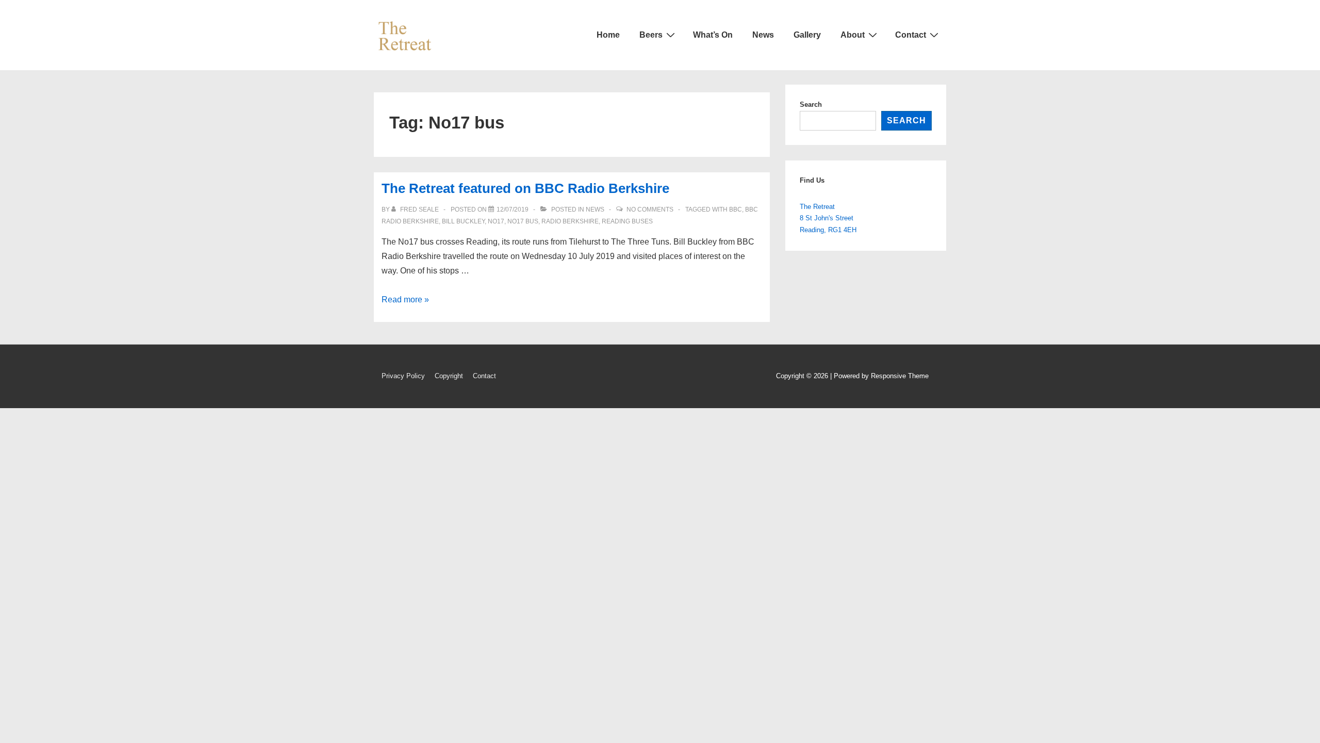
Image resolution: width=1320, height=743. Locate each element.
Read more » (405, 299)
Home (608, 34)
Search (811, 104)
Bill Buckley (463, 221)
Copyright (449, 376)
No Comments (649, 209)
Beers (651, 34)
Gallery (807, 34)
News (763, 34)
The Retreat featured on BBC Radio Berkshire (525, 188)
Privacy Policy (403, 376)
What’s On (713, 34)
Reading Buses (627, 221)
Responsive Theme (900, 376)
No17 (496, 221)
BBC (735, 209)
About (852, 34)
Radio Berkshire (570, 221)
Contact (910, 34)
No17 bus (522, 221)
